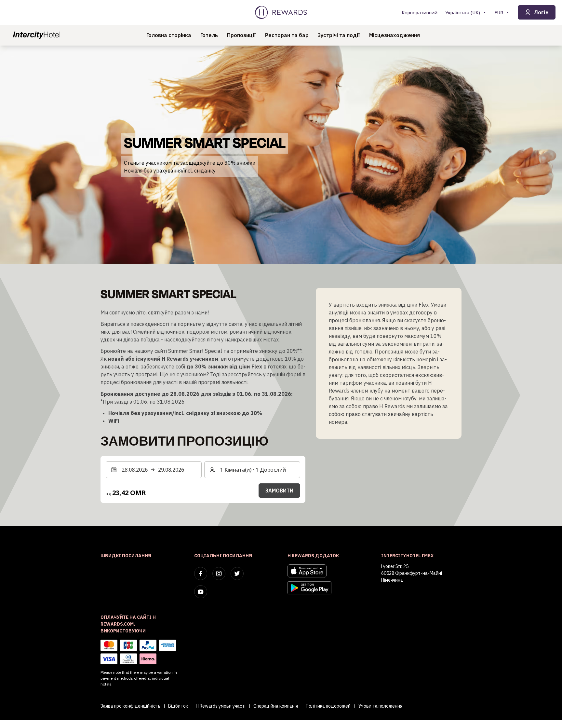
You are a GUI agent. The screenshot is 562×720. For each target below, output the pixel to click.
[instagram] (218, 573)
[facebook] (200, 573)
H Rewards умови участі (221, 706)
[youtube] (200, 591)
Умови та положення (380, 706)
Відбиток (178, 706)
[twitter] (237, 573)
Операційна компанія (275, 706)
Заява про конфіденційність (130, 706)
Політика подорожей (328, 706)
